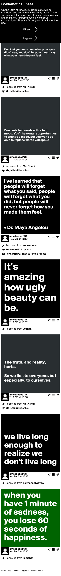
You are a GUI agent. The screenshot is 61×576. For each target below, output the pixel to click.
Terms (40, 571)
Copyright (25, 571)
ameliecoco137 (18, 78)
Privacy (33, 571)
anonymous (30, 245)
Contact (16, 571)
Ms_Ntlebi (29, 87)
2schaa (27, 329)
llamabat (28, 558)
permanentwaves (33, 483)
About (3, 571)
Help (10, 571)
